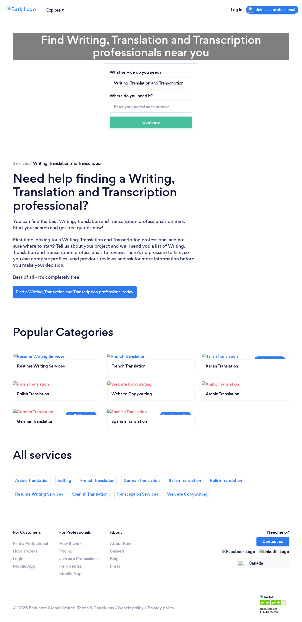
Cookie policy (131, 608)
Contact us (272, 541)
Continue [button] (151, 122)
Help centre (70, 566)
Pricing (65, 551)
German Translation (141, 480)
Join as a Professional (79, 558)
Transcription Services (137, 494)
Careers (117, 551)
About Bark (120, 543)
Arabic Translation (32, 480)
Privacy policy (161, 608)
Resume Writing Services (39, 494)
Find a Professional (30, 543)
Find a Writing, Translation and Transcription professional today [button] (75, 292)
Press (115, 566)
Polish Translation (226, 480)
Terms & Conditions (95, 608)
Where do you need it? (131, 96)
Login (18, 558)
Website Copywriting (187, 494)
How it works (25, 551)
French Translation (97, 480)
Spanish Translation (90, 494)
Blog (114, 558)
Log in (236, 9)
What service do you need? (136, 72)
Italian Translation (185, 480)
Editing (64, 480)
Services (21, 163)
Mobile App (24, 566)
